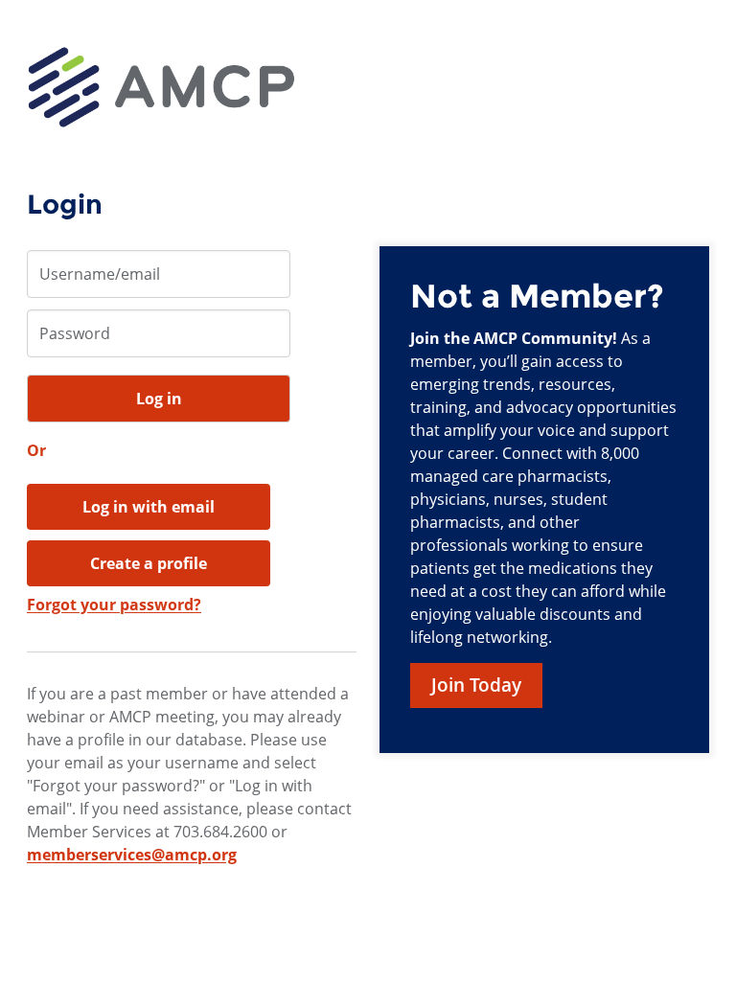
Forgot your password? (114, 604)
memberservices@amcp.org (132, 854)
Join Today (476, 685)
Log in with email (148, 506)
